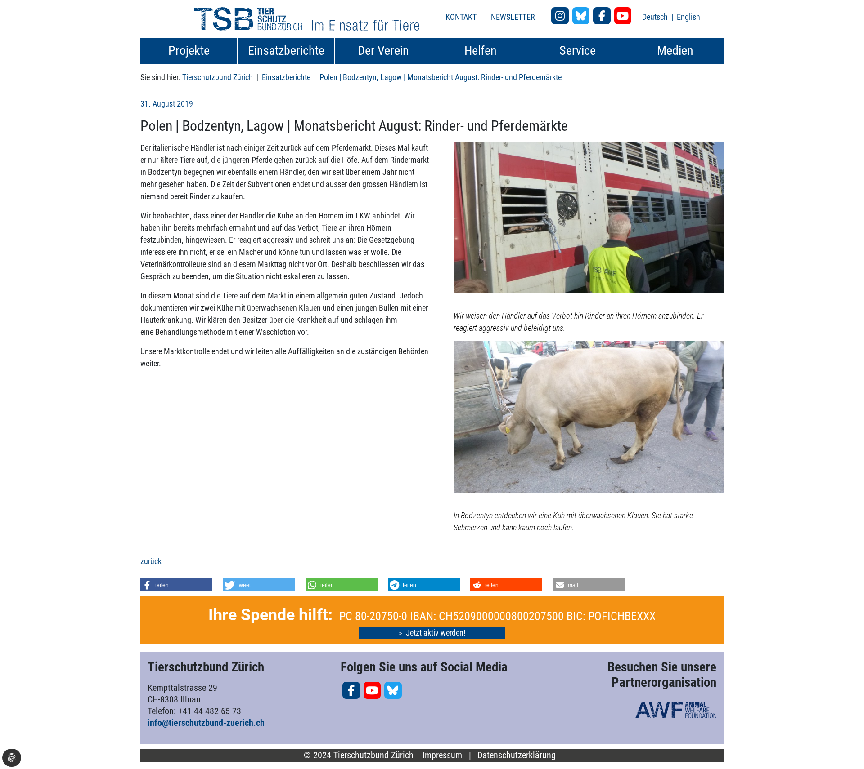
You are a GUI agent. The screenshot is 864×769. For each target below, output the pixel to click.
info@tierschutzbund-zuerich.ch (206, 722)
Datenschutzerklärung (516, 755)
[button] (176, 584)
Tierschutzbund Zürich (217, 77)
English (688, 17)
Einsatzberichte (286, 77)
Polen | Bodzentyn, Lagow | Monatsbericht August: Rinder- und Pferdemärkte (441, 77)
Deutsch (656, 17)
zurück (151, 561)
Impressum (442, 755)
